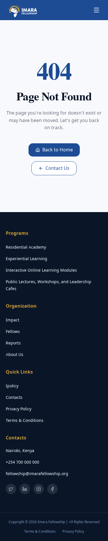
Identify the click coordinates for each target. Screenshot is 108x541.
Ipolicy (12, 385)
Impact (12, 320)
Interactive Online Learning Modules (41, 270)
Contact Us (57, 168)
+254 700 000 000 (22, 462)
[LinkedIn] (25, 489)
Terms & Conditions (24, 420)
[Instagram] (38, 489)
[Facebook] (52, 489)
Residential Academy (26, 247)
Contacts (14, 397)
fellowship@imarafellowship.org (37, 473)
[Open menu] (96, 10)
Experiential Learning (26, 258)
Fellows (13, 331)
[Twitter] (11, 489)
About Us (14, 354)
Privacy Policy (18, 409)
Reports (13, 343)
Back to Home (57, 150)
